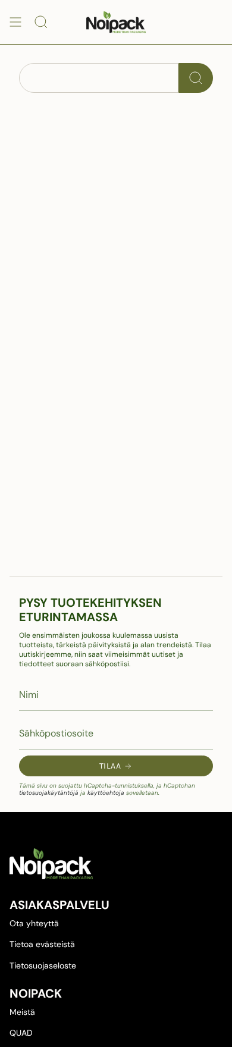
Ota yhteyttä (34, 923)
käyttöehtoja (105, 793)
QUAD (21, 1032)
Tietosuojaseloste (43, 965)
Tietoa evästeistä (42, 944)
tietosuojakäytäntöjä (49, 793)
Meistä (22, 1012)
